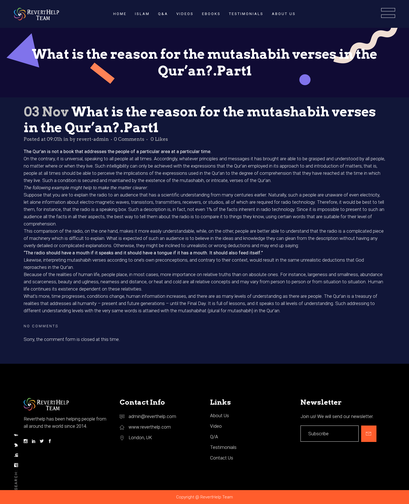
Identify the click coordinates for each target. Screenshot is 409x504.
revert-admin (93, 139)
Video (216, 426)
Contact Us (221, 458)
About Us (219, 415)
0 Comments (129, 139)
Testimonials (223, 447)
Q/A (214, 436)
